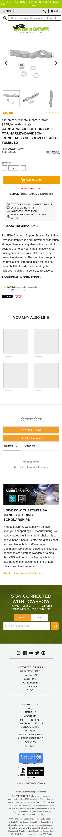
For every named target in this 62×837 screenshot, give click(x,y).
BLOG (30, 690)
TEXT (40, 617)
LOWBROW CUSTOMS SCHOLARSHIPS (30, 725)
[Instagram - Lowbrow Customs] (19, 653)
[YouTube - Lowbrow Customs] (31, 653)
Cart (56, 11)
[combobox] (34, 18)
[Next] (55, 63)
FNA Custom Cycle (13, 148)
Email (22, 617)
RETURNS (30, 712)
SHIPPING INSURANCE (30, 738)
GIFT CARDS (30, 686)
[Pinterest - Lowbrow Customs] (43, 653)
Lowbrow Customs (34, 783)
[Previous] (6, 63)
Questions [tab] (30, 445)
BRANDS (30, 730)
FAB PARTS (30, 675)
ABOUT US (30, 716)
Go (55, 626)
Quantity (7, 163)
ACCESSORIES (30, 682)
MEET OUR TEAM (30, 720)
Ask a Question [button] (33, 437)
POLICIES (30, 742)
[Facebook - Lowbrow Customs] (25, 653)
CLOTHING (30, 678)
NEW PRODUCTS (30, 671)
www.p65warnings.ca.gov (17, 290)
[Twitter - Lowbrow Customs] (37, 653)
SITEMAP (30, 746)
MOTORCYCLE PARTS (30, 667)
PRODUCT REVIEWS (30, 734)
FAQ (30, 708)
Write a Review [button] (32, 429)
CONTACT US (30, 704)
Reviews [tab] (8, 445)
